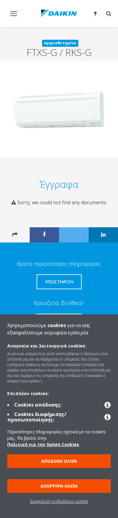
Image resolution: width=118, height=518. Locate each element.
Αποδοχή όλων (59, 461)
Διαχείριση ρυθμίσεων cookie (59, 501)
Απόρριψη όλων (59, 486)
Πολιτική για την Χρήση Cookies (43, 444)
